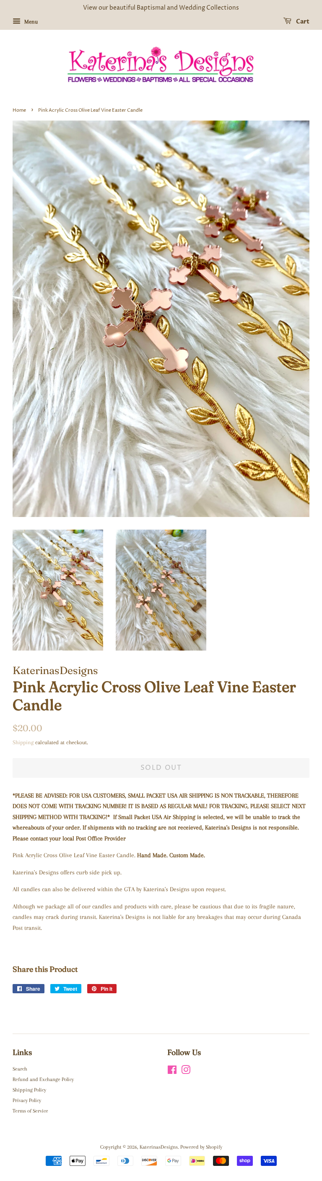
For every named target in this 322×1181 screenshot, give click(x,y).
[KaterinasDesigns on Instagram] (185, 1072)
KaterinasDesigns (159, 1147)
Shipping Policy (29, 1090)
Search (20, 1069)
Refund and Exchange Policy (43, 1079)
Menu (30, 21)
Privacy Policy (27, 1100)
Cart (302, 22)
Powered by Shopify (201, 1147)
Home (19, 110)
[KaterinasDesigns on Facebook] (172, 1072)
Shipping (23, 742)
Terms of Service (30, 1111)
